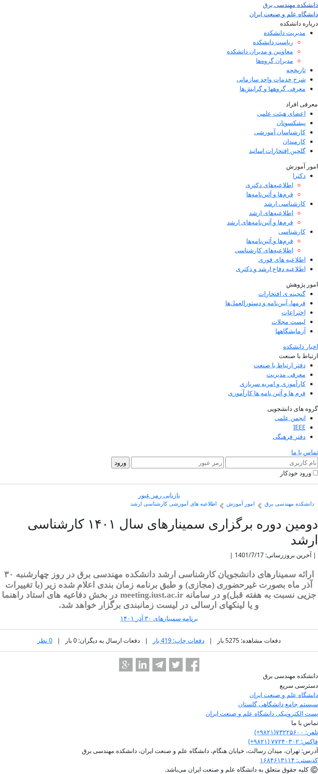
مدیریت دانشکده (285, 32)
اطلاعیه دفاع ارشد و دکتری (271, 268)
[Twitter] (176, 664)
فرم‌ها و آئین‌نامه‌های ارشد (260, 222)
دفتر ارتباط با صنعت (280, 365)
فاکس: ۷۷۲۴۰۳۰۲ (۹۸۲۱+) (283, 741)
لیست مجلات (288, 321)
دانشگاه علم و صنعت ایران (283, 695)
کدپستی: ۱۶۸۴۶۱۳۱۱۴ (289, 760)
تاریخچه (296, 70)
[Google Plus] (126, 664)
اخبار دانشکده (300, 346)
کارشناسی (292, 231)
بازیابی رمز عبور (159, 495)
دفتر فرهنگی (289, 436)
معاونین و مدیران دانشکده (260, 51)
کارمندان (294, 141)
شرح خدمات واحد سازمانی (271, 79)
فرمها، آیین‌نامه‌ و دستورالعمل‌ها (265, 303)
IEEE (299, 427)
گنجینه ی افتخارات (282, 293)
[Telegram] (159, 664)
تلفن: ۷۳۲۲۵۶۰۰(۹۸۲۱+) (286, 732)
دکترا (299, 175)
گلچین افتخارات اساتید (277, 150)
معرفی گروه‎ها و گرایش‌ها (273, 88)
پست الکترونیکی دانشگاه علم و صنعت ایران (262, 713)
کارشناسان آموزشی (280, 132)
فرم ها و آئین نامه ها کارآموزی (267, 393)
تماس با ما (304, 452)
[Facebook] (192, 664)
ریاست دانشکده (273, 42)
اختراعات (294, 312)
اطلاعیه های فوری (282, 259)
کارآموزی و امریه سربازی (273, 383)
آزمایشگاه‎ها (290, 331)
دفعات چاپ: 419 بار (178, 640)
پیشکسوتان (291, 122)
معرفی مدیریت (286, 374)
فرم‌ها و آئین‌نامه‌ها (269, 194)
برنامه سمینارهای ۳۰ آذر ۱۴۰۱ (159, 618)
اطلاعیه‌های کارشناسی (264, 250)
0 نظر (44, 640)
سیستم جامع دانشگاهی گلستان (278, 704)
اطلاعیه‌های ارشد (271, 213)
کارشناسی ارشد (285, 203)
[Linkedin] (142, 664)
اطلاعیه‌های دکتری (269, 185)
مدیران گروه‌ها (274, 60)
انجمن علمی (290, 418)
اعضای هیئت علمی (281, 113)
